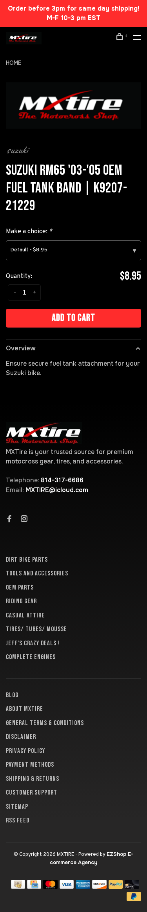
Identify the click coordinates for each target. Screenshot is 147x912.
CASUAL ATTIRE (25, 615)
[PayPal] (116, 887)
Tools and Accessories (37, 573)
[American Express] (83, 887)
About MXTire (24, 709)
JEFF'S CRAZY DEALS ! (33, 643)
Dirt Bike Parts (27, 560)
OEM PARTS (20, 588)
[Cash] (18, 887)
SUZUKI (17, 150)
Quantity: (19, 276)
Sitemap (17, 807)
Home (13, 62)
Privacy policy (25, 751)
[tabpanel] (73, 105)
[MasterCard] (50, 887)
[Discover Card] (99, 887)
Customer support (31, 793)
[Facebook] (9, 520)
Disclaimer (21, 737)
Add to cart (73, 318)
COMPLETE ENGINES (31, 657)
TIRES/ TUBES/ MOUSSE (36, 629)
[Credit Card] (34, 887)
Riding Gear (21, 601)
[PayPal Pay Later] (134, 899)
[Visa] (67, 887)
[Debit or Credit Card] (132, 887)
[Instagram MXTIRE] (24, 520)
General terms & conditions (45, 723)
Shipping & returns (32, 779)
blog (12, 695)
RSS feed (17, 820)
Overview (21, 348)
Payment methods (30, 765)
